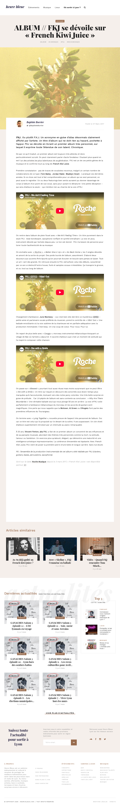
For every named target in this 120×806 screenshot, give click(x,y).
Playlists (104, 772)
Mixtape (103, 775)
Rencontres (105, 768)
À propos (39, 768)
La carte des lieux (88, 777)
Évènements (33, 7)
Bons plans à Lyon (42, 780)
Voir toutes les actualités (52, 594)
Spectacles (66, 775)
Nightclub (85, 772)
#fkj (63, 42)
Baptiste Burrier (35, 122)
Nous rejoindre (41, 772)
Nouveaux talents (107, 770)
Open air (65, 777)
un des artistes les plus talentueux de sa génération (44, 160)
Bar (82, 768)
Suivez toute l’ (18, 737)
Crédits (113, 802)
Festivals (65, 772)
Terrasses (85, 775)
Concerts (65, 768)
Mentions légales (100, 802)
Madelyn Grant (72, 174)
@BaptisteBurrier (36, 125)
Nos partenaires (42, 776)
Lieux (57, 7)
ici (25, 465)
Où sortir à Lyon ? (72, 7)
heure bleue (15, 6)
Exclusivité (104, 777)
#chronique (53, 42)
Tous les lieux (86, 779)
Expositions (66, 770)
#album (43, 42)
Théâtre (65, 779)
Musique (47, 7)
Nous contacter (41, 783)
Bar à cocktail (87, 770)
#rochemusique (73, 42)
